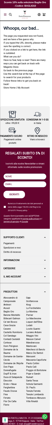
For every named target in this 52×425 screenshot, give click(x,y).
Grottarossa (32, 301)
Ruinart (29, 377)
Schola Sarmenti (34, 384)
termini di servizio (11, 221)
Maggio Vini (32, 335)
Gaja (28, 297)
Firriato (7, 398)
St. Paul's (30, 387)
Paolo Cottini (32, 363)
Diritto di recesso (12, 252)
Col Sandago (9, 335)
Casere (7, 328)
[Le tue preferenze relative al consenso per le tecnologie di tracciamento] (5, 420)
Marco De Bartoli (34, 353)
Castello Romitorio (12, 332)
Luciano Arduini (33, 332)
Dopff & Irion (9, 373)
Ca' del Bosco (10, 322)
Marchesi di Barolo (35, 349)
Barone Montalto (11, 315)
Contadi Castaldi (11, 339)
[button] (24, 237)
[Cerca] (10, 14)
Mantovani (31, 346)
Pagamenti (8, 243)
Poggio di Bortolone (36, 370)
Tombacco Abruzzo (36, 398)
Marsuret (30, 356)
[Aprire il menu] (5, 14)
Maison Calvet (33, 339)
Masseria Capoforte (36, 360)
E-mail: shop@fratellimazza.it (30, 424)
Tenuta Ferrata (33, 391)
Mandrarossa (32, 342)
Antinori (7, 304)
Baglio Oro (8, 311)
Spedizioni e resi (12, 247)
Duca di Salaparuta (12, 377)
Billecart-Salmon (11, 318)
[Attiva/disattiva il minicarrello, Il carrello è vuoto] (44, 14)
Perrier (29, 315)
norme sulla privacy (31, 219)
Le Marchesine (33, 318)
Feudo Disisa (10, 391)
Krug (28, 304)
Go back (7, 70)
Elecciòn (7, 380)
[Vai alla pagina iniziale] (25, 14)
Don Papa (8, 366)
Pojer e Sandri (33, 373)
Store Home (9, 87)
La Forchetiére (33, 308)
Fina (5, 394)
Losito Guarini (33, 328)
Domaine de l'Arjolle (13, 363)
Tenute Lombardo (35, 394)
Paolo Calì (31, 366)
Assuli (6, 308)
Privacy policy (21, 210)
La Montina (31, 311)
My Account (23, 87)
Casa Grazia (9, 325)
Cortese (7, 342)
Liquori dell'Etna (34, 322)
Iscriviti (14, 194)
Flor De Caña (9, 401)
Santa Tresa (32, 380)
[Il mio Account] (39, 14)
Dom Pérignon (10, 346)
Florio (6, 404)
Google (24, 221)
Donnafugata (9, 370)
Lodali (29, 325)
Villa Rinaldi (32, 401)
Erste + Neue (10, 384)
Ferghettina (9, 387)
